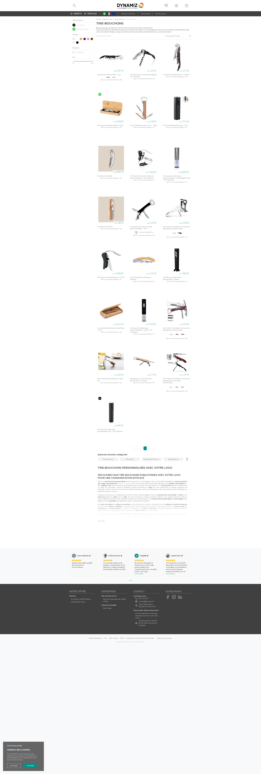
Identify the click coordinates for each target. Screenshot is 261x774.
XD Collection (79, 52)
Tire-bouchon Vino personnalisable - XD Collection (143, 76)
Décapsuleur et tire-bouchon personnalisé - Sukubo (141, 380)
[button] (187, 459)
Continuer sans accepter (14, 745)
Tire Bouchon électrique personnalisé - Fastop (172, 278)
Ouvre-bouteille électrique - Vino (175, 125)
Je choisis (14, 766)
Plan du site (113, 638)
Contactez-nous (140, 596)
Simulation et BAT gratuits (81, 599)
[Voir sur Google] (74, 556)
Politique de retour (78, 602)
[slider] (73, 61)
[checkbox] (82, 25)
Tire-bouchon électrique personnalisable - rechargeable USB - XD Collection (176, 178)
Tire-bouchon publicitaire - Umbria (176, 75)
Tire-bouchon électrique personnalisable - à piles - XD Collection (141, 330)
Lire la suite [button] (107, 574)
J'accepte (30, 766)
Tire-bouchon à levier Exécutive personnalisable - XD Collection (142, 177)
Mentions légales (95, 638)
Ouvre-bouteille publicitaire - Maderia (141, 278)
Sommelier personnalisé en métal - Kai (110, 380)
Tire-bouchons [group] (108, 459)
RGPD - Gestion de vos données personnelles (137, 638)
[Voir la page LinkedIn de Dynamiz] (180, 597)
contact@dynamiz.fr (146, 601)
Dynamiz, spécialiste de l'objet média (114, 600)
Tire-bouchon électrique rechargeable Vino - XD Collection (110, 430)
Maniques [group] (129, 459)
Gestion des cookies (164, 638)
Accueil (98, 19)
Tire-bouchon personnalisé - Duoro (110, 125)
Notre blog (107, 608)
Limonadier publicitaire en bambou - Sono (110, 329)
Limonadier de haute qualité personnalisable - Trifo (141, 228)
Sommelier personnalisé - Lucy (109, 75)
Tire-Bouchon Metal (104, 176)
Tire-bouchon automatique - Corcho (111, 277)
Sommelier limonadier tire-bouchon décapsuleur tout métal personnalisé (176, 381)
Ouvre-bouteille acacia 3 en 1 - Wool (143, 125)
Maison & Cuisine (124, 483)
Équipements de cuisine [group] (152, 459)
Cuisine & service (119, 19)
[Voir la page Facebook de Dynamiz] (168, 597)
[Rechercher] (74, 5)
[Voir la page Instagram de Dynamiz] (174, 597)
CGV (105, 638)
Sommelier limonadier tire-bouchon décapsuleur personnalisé (176, 228)
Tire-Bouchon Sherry (105, 227)
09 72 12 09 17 (144, 598)
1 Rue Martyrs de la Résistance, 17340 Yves (147, 605)
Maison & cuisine (108, 19)
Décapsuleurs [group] (173, 459)
